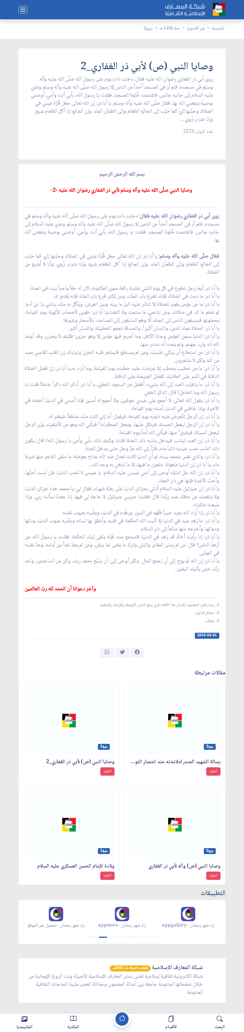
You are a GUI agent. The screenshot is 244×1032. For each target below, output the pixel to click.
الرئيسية (218, 28)
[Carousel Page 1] (92, 937)
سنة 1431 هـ (170, 28)
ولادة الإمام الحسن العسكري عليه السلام (76, 866)
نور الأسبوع (196, 28)
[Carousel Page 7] (151, 937)
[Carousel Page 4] (122, 937)
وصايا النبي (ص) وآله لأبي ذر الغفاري (184, 866)
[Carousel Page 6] (141, 937)
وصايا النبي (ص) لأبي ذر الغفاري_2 (80, 762)
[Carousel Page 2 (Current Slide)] (103, 937)
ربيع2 (148, 28)
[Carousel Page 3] (113, 937)
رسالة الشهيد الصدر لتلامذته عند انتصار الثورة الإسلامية (174, 762)
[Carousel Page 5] (132, 937)
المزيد (213, 771)
